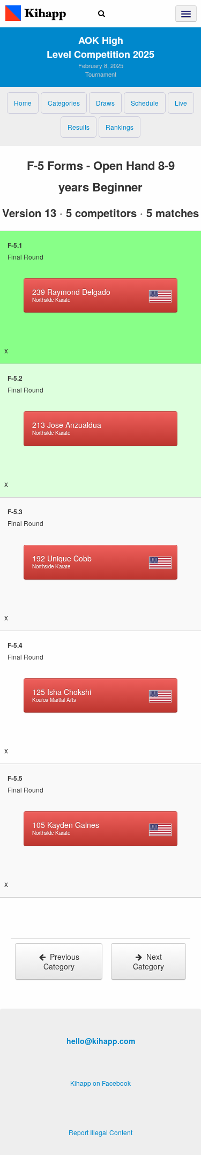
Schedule (145, 102)
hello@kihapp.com (100, 1040)
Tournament (100, 74)
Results (79, 126)
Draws (105, 102)
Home (23, 102)
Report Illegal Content (100, 1132)
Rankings (119, 126)
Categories (64, 102)
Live (181, 102)
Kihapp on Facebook (100, 1082)
